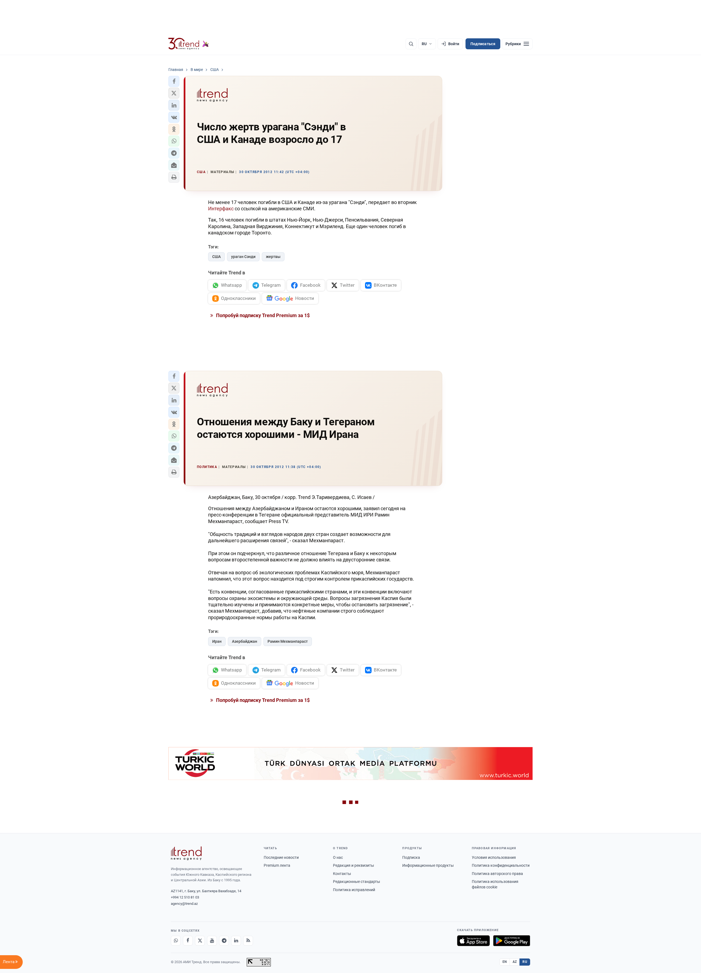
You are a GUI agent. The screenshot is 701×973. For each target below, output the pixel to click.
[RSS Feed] (248, 941)
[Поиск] (411, 43)
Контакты (342, 873)
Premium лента (277, 865)
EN (504, 962)
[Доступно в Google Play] (511, 940)
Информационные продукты (428, 865)
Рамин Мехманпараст (288, 641)
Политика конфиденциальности (501, 865)
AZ (515, 962)
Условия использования (494, 857)
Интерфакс (221, 208)
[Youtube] (212, 941)
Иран (217, 641)
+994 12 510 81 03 (185, 897)
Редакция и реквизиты (353, 865)
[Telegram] (224, 941)
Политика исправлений (354, 890)
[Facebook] (188, 941)
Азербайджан (244, 641)
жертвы (273, 256)
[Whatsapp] (176, 941)
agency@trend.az (184, 904)
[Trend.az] (188, 44)
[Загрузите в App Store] (473, 940)
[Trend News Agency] (186, 853)
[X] (200, 941)
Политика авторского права (497, 873)
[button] (174, 81)
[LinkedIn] (236, 941)
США (216, 256)
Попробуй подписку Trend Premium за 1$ (262, 315)
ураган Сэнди (243, 256)
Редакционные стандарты (356, 881)
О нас (338, 857)
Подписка (411, 857)
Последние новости (281, 857)
